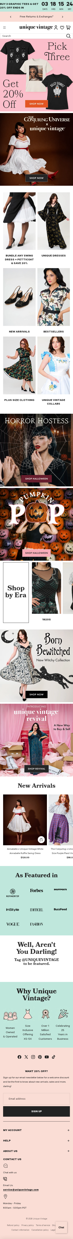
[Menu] (4, 27)
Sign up (36, 1111)
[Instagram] (33, 1057)
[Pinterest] (40, 1057)
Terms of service (43, 1225)
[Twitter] (26, 1057)
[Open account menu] (56, 27)
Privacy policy (27, 1225)
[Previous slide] (10, 16)
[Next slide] (62, 16)
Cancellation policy (40, 1230)
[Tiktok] (53, 1057)
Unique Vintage (40, 1219)
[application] (61, 1227)
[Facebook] (19, 1057)
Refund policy (13, 1225)
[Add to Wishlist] (42, 799)
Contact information (20, 1230)
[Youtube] (46, 1057)
